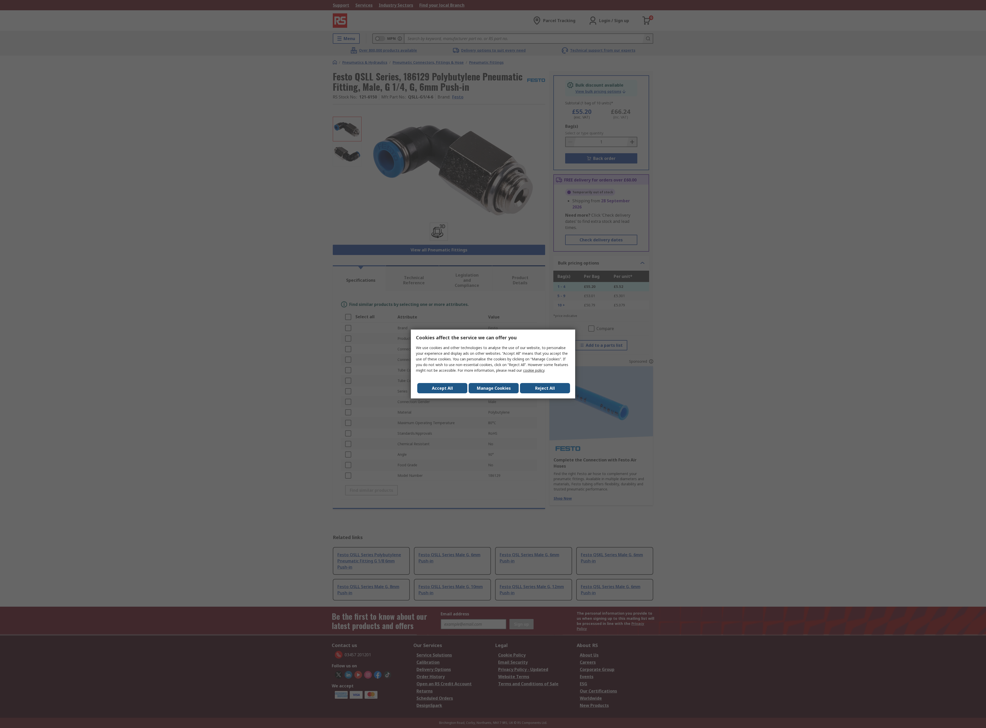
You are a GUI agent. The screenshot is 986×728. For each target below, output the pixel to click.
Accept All (442, 388)
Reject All (545, 388)
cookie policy (533, 370)
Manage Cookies (494, 388)
